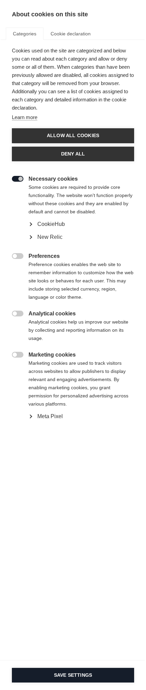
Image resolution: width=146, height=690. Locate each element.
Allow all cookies (73, 135)
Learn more (24, 117)
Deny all (73, 154)
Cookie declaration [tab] (71, 33)
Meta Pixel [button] (50, 416)
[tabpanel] (73, 249)
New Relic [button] (49, 237)
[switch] (14, 178)
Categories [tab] (24, 33)
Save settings (73, 675)
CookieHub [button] (51, 224)
